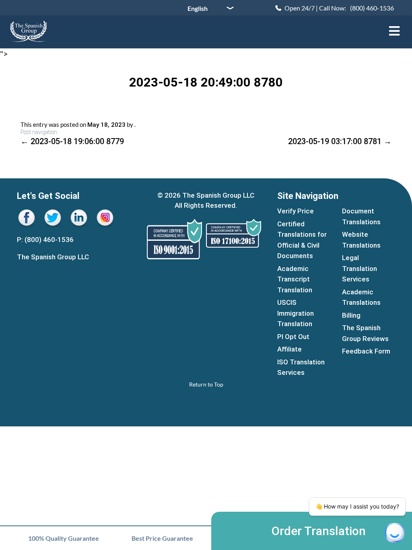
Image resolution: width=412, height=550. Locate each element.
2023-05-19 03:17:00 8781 (339, 141)
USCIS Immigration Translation (295, 313)
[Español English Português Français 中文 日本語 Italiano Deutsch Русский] (207, 8)
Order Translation (319, 531)
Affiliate (289, 349)
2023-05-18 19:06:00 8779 (72, 141)
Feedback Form (366, 351)
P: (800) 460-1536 (45, 240)
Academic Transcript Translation (294, 279)
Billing (351, 315)
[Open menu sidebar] (394, 31)
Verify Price (295, 211)
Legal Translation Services (359, 268)
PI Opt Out (293, 337)
